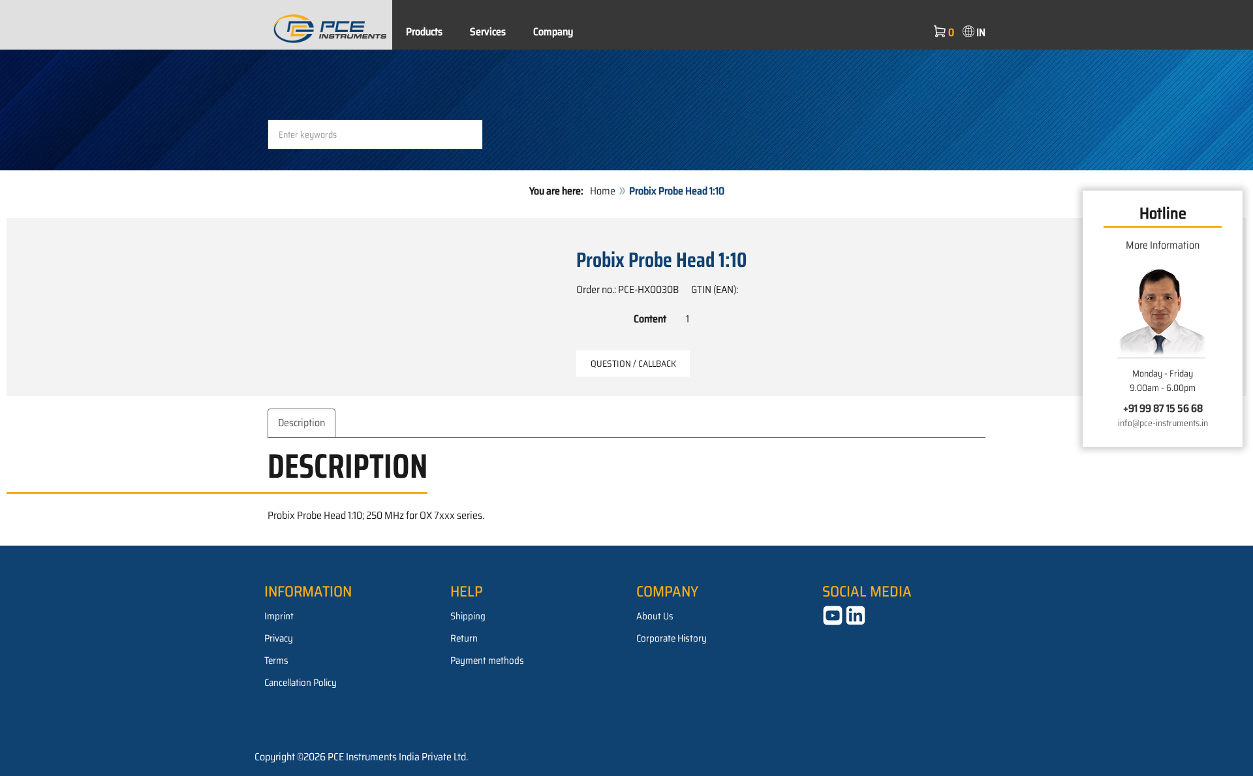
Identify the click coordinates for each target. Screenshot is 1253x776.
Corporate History (671, 638)
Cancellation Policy (300, 683)
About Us (654, 616)
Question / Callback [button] (633, 363)
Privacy (278, 638)
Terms (276, 660)
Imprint (279, 616)
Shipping (468, 616)
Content (650, 318)
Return (464, 638)
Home (602, 191)
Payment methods (487, 660)
